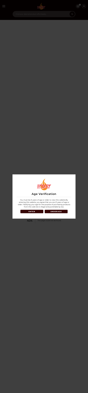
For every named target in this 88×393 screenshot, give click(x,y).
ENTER (32, 211)
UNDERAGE (56, 211)
